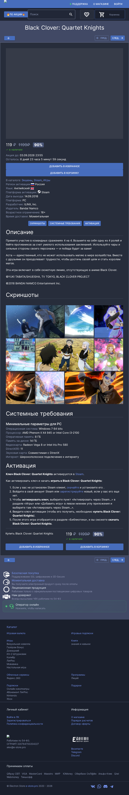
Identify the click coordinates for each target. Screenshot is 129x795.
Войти (118, 4)
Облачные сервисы (18, 674)
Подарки (76, 685)
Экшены (27, 180)
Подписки (12, 685)
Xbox (9, 698)
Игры (46, 180)
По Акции (16, 14)
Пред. (103, 38)
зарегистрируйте (71, 491)
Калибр (11, 657)
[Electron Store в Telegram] (112, 787)
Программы (78, 674)
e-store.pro (32, 785)
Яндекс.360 (13, 678)
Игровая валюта (16, 633)
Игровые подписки (82, 633)
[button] (64, 93)
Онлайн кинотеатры (18, 688)
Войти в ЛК (13, 717)
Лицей (74, 678)
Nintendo (12, 695)
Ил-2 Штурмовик (16, 654)
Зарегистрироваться (19, 720)
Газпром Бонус (15, 647)
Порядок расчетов (82, 720)
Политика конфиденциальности (25, 723)
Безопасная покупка (25, 573)
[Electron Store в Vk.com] (93, 787)
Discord (75, 755)
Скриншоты (37, 223)
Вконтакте (77, 748)
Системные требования (65, 223)
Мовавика (12, 664)
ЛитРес (11, 660)
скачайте (73, 487)
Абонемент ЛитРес (17, 692)
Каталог (12, 627)
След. (115, 38)
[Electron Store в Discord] (105, 787)
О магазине (101, 4)
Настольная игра (16, 667)
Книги (74, 640)
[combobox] (48, 14)
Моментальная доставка (28, 580)
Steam (38, 180)
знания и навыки (80, 643)
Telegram (76, 752)
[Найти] (71, 14)
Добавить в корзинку (64, 172)
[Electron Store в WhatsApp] (99, 787)
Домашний (13, 650)
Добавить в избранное (64, 166)
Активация (92, 223)
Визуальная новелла (18, 643)
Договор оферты (80, 723)
